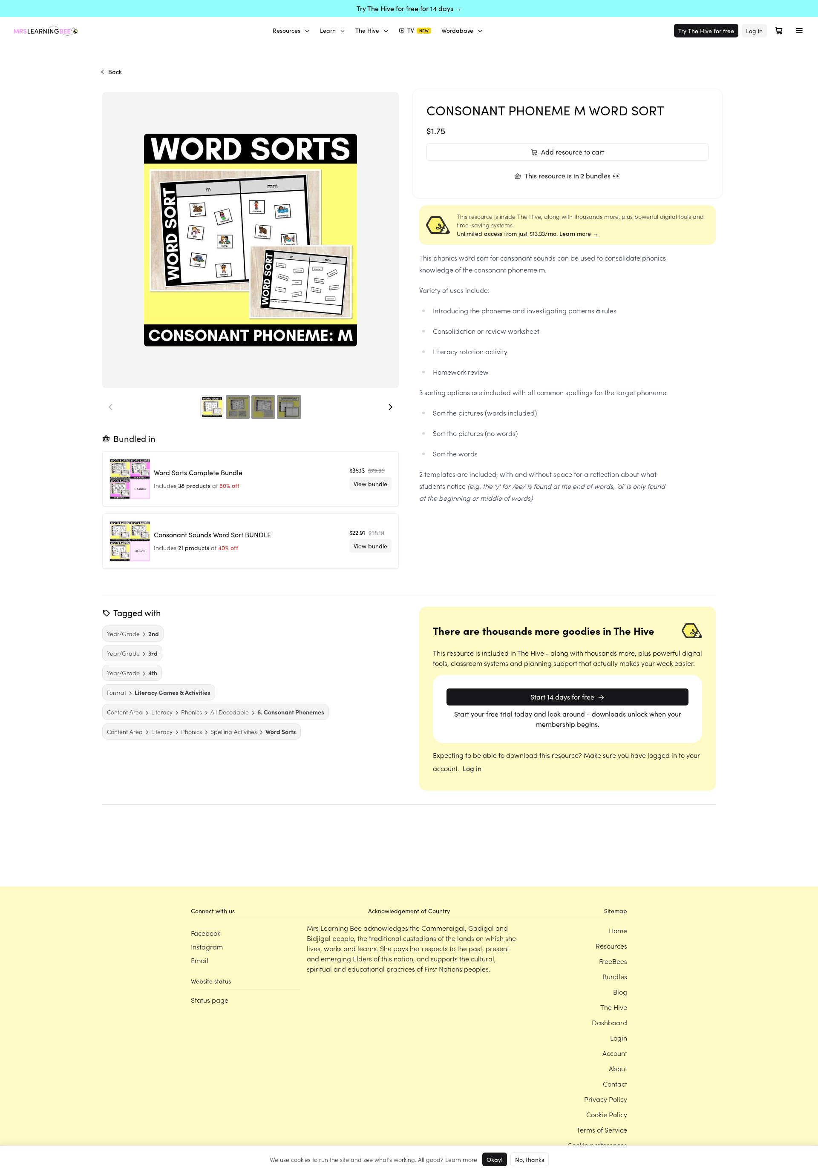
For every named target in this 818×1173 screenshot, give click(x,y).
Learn (328, 30)
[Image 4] (289, 407)
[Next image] (390, 407)
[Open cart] (778, 30)
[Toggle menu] (799, 30)
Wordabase (457, 30)
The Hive (367, 30)
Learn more (461, 1159)
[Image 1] (212, 407)
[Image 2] (238, 407)
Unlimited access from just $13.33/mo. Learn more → (528, 233)
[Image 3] (263, 407)
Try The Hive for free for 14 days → (409, 8)
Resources (286, 30)
